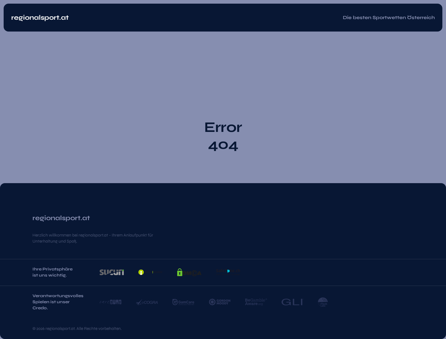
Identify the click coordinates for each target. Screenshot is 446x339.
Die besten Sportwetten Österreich (389, 17)
